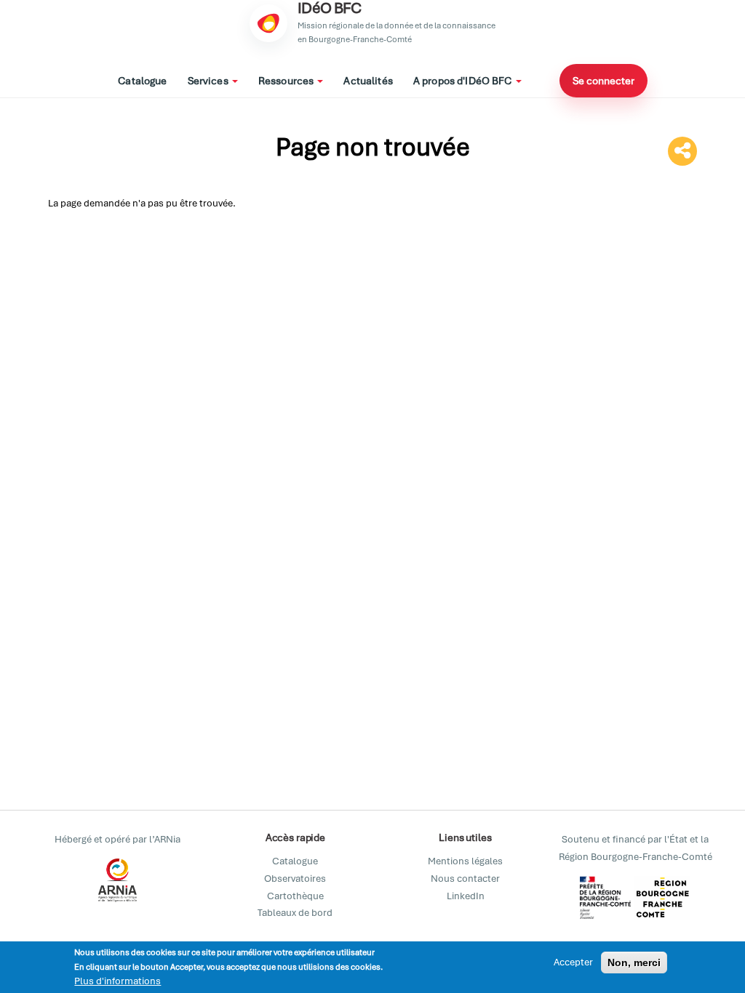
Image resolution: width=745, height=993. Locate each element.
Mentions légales (465, 861)
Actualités (367, 80)
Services (209, 80)
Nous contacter (465, 878)
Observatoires (295, 878)
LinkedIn (466, 896)
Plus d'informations (117, 981)
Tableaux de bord (295, 912)
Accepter (573, 962)
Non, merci (634, 962)
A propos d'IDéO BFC (463, 80)
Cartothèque (295, 896)
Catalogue (142, 80)
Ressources (287, 80)
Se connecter (603, 80)
